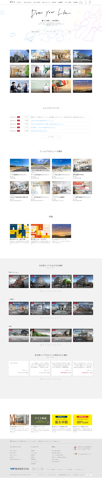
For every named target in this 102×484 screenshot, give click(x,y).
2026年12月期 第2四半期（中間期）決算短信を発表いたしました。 (47, 124)
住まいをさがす (28, 2)
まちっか (60, 469)
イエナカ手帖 (68, 469)
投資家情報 (33, 459)
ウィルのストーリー (79, 469)
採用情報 (33, 463)
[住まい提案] (80, 2)
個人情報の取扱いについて (64, 474)
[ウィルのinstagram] (42, 469)
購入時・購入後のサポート (15, 459)
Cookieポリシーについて (78, 474)
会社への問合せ (55, 459)
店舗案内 (60, 2)
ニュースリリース (35, 461)
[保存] (86, 1)
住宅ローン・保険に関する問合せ (59, 457)
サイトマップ (41, 474)
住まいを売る (37, 2)
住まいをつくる (46, 2)
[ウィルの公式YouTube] (38, 469)
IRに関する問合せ (56, 461)
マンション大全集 (50, 469)
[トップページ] (12, 2)
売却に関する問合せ (56, 452)
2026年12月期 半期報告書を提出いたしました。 (43, 120)
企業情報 (33, 455)
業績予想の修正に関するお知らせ (39, 131)
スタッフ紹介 (68, 2)
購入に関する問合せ (56, 450)
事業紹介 (33, 457)
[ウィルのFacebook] (34, 469)
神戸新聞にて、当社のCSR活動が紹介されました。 (43, 127)
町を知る (54, 2)
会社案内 (75, 2)
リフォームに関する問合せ (57, 455)
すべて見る (51, 136)
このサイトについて (51, 474)
